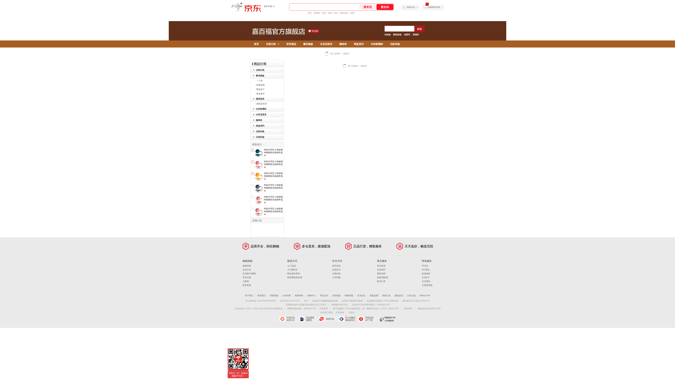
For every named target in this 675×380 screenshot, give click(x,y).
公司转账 (336, 277)
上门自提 (291, 266)
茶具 (310, 13)
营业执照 (408, 308)
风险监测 (374, 295)
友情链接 (336, 295)
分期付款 (336, 273)
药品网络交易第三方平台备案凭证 (382, 301)
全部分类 (271, 44)
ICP (306, 301)
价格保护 (381, 269)
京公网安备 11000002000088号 (261, 301)
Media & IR (425, 295)
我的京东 (411, 7)
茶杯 (330, 13)
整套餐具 (260, 94)
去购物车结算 (433, 7)
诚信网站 (328, 319)
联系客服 (247, 285)
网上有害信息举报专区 (347, 319)
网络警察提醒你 (308, 319)
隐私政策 (399, 295)
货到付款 (336, 266)
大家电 (246, 281)
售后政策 (381, 266)
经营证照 (323, 308)
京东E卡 (426, 277)
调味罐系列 (261, 104)
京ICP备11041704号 (290, 301)
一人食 (259, 80)
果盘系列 (359, 44)
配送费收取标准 (294, 277)
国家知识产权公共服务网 (387, 319)
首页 (256, 44)
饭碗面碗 (260, 85)
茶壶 (324, 13)
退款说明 (381, 273)
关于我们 (249, 295)
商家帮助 (299, 295)
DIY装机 (426, 269)
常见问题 (247, 277)
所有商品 (291, 44)
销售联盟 (349, 295)
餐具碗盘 (308, 44)
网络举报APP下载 (367, 319)
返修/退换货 (382, 277)
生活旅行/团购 (249, 273)
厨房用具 (260, 99)
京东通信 (426, 281)
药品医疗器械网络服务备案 (325, 301)
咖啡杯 (343, 44)
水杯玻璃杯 (377, 44)
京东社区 (361, 295)
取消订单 (381, 281)
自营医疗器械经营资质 (352, 301)
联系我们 (261, 295)
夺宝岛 (425, 266)
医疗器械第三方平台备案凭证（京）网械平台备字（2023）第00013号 (366, 308)
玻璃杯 (317, 13)
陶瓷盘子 (260, 89)
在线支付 (336, 269)
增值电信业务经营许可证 (429, 308)
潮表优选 (344, 13)
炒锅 (352, 13)
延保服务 (426, 273)
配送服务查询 (293, 273)
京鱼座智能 (427, 285)
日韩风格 (260, 137)
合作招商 (286, 295)
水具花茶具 (326, 44)
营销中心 (311, 295)
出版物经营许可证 (339, 304)
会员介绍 (247, 269)
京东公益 (411, 295)
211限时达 (292, 269)
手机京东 (324, 295)
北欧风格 (395, 44)
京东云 (352, 312)
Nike (336, 13)
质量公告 (386, 295)
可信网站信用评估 (288, 319)
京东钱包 (340, 312)
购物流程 (247, 266)
